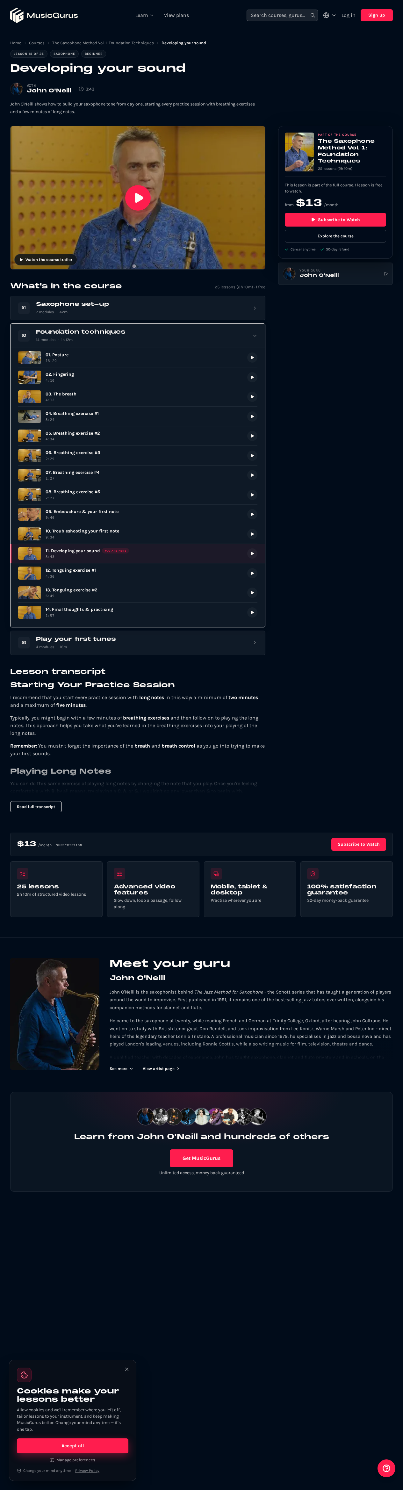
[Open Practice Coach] (386, 1468)
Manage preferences (75, 1459)
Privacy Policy (87, 1470)
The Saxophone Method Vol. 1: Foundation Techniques (103, 43)
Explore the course (336, 236)
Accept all (72, 1446)
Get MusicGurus (201, 1158)
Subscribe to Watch (339, 219)
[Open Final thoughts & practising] (137, 612)
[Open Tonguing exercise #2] (137, 593)
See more (118, 1068)
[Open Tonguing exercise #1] (137, 573)
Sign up (376, 15)
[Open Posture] (137, 357)
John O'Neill (49, 91)
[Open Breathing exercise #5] (137, 494)
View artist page (159, 1068)
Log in (349, 15)
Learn (141, 15)
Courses (37, 43)
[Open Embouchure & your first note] (137, 514)
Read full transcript (36, 806)
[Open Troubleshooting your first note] (137, 534)
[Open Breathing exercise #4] (137, 475)
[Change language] (329, 15)
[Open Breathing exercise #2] (137, 436)
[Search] (313, 15)
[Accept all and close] (127, 1369)
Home (15, 43)
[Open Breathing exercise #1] (137, 416)
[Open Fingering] (137, 377)
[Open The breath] (137, 397)
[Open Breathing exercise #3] (137, 455)
